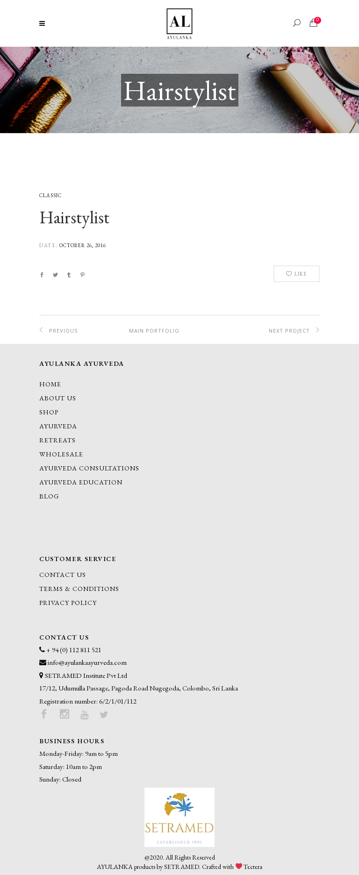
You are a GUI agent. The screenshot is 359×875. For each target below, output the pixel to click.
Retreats (57, 440)
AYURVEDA (58, 426)
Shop (48, 412)
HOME (50, 384)
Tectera (253, 866)
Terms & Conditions (79, 588)
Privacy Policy (68, 602)
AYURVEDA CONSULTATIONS (89, 468)
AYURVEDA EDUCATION (80, 482)
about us (57, 398)
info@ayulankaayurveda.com (87, 662)
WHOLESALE (61, 454)
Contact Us (62, 574)
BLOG (49, 496)
